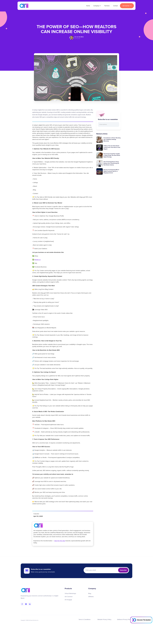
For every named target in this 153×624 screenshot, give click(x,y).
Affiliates (91, 596)
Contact (115, 6)
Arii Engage (68, 599)
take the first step (59, 541)
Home (88, 6)
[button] (97, 6)
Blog (89, 593)
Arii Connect (68, 596)
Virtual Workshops (70, 593)
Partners (107, 6)
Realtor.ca (37, 259)
